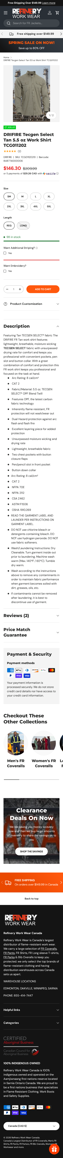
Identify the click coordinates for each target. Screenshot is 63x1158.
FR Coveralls (49, 949)
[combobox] (31, 23)
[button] (57, 13)
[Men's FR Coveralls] (16, 743)
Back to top (31, 898)
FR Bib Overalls (37, 1144)
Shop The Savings (31, 851)
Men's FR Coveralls (16, 763)
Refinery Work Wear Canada (26, 1137)
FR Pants (9, 953)
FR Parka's (24, 1144)
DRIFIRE (8, 157)
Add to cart (43, 289)
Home (6, 57)
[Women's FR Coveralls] (44, 743)
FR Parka (9, 957)
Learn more (48, 2)
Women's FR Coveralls (44, 763)
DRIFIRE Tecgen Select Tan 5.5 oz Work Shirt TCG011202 (31, 60)
